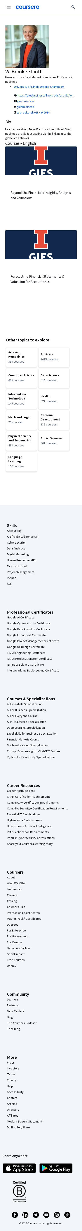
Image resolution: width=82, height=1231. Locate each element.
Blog (10, 1017)
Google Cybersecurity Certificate (29, 623)
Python (11, 578)
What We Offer (16, 883)
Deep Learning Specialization (26, 728)
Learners (13, 999)
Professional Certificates (23, 913)
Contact (12, 1098)
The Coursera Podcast (22, 1023)
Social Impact (15, 954)
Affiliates (12, 1116)
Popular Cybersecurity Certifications (31, 838)
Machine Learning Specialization (28, 745)
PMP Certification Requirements (28, 832)
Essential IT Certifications (23, 814)
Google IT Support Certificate (26, 635)
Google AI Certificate (20, 617)
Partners (12, 1005)
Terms (11, 1074)
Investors (13, 1068)
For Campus (15, 942)
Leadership (14, 889)
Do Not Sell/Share (18, 1127)
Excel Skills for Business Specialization (32, 734)
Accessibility (15, 1092)
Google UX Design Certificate (26, 647)
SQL (9, 584)
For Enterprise (16, 930)
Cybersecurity (16, 543)
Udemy (11, 966)
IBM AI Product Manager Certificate (29, 659)
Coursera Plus (16, 907)
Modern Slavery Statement (24, 1121)
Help (10, 1086)
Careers (12, 895)
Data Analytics (16, 548)
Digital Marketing (18, 554)
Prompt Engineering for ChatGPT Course (33, 751)
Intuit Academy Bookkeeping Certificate (33, 670)
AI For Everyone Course (22, 716)
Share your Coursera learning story (30, 844)
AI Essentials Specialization (24, 704)
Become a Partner (18, 948)
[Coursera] (27, 7)
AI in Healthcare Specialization (26, 722)
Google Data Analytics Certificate (28, 629)
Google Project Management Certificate (33, 641)
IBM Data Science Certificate (25, 665)
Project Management (20, 572)
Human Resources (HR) (22, 560)
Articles (12, 1104)
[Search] (73, 7)
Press (11, 1063)
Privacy (12, 1080)
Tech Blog (13, 1029)
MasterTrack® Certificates (24, 919)
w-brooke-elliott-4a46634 (33, 112)
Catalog (12, 901)
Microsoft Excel (17, 566)
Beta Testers (15, 1011)
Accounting (14, 531)
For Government (17, 936)
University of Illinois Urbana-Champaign (39, 87)
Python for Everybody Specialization (31, 757)
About (11, 877)
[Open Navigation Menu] (8, 7)
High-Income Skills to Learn (24, 820)
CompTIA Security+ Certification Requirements (37, 808)
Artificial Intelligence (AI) (22, 537)
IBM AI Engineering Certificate (26, 653)
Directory (13, 1110)
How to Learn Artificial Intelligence (29, 826)
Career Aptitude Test (21, 791)
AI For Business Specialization (26, 710)
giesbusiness (25, 101)
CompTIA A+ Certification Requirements (33, 803)
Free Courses (16, 960)
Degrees (12, 925)
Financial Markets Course (23, 739)
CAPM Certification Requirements (29, 797)
